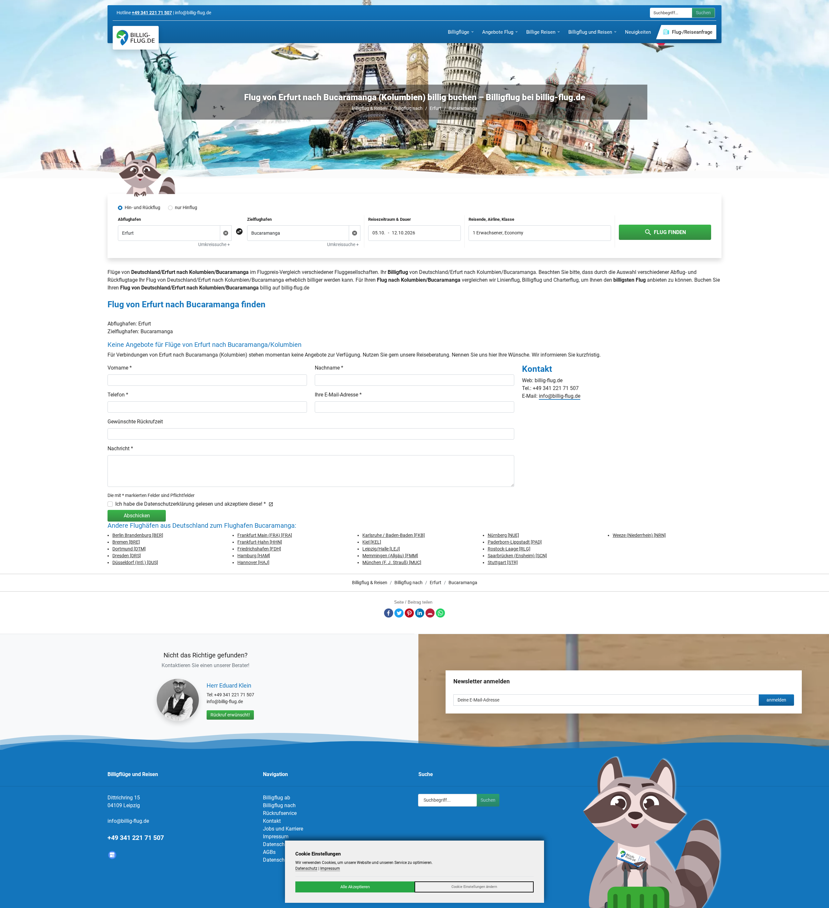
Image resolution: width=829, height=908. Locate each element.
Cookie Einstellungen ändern (474, 887)
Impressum (276, 836)
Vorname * (120, 368)
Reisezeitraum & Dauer (389, 219)
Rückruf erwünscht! (230, 714)
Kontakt (272, 821)
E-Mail (430, 613)
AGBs (269, 852)
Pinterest (409, 613)
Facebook (388, 613)
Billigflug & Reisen (369, 108)
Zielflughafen (259, 219)
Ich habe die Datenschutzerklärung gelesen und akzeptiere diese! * (190, 504)
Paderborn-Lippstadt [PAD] (515, 542)
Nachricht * (120, 448)
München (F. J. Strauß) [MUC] (391, 562)
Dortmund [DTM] (129, 548)
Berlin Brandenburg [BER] (137, 535)
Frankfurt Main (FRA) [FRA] (264, 535)
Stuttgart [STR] (503, 562)
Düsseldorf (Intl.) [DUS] (135, 562)
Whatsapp (440, 613)
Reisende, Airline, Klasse (491, 219)
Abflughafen (129, 219)
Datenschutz (277, 844)
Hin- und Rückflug (142, 207)
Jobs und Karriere (283, 829)
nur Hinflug (186, 207)
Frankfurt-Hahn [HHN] (259, 542)
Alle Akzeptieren (355, 886)
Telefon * (118, 395)
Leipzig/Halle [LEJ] (381, 548)
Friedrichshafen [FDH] (259, 548)
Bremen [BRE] (126, 542)
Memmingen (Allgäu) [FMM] (390, 555)
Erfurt (435, 108)
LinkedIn (419, 613)
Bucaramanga (463, 108)
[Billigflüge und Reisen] (136, 38)
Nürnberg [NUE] (503, 535)
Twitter (398, 613)
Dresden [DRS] (126, 555)
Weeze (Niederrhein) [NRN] (639, 535)
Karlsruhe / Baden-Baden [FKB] (393, 535)
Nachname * (329, 368)
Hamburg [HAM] (253, 555)
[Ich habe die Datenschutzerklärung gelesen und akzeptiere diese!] (269, 504)
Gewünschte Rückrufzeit (135, 422)
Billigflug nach (408, 108)
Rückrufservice (280, 813)
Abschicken (137, 516)
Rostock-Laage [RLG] (509, 548)
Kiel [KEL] (371, 542)
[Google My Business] (112, 855)
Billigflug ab (276, 798)
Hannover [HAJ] (253, 562)
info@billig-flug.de (559, 396)
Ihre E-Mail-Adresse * (338, 395)
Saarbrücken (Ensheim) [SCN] (517, 555)
